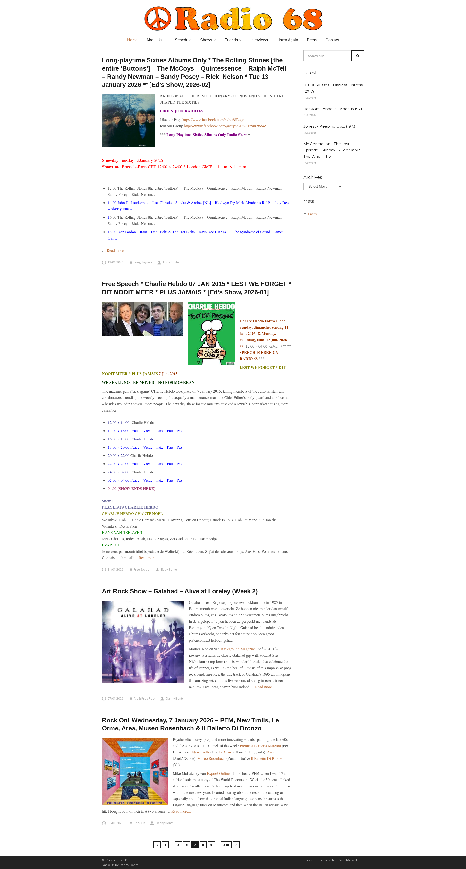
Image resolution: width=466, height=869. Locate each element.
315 (226, 845)
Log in (312, 213)
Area (271, 751)
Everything (331, 860)
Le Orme (226, 751)
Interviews (259, 40)
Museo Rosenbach (211, 758)
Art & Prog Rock (144, 698)
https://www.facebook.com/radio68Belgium (215, 119)
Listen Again (287, 40)
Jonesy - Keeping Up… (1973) (330, 126)
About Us (154, 40)
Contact (332, 40)
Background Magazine (238, 648)
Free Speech (142, 569)
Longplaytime (143, 262)
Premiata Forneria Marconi (260, 745)
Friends (231, 40)
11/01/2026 (115, 569)
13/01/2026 (115, 262)
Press (312, 40)
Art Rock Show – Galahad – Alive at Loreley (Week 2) (180, 591)
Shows (206, 40)
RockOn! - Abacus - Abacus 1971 (332, 109)
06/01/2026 (115, 823)
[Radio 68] (233, 18)
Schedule (183, 40)
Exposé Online (218, 773)
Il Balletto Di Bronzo (267, 758)
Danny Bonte (175, 698)
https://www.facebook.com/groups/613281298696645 (225, 125)
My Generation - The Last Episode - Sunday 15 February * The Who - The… (331, 150)
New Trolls (200, 751)
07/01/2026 (115, 698)
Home (132, 40)
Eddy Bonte (171, 262)
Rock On (139, 823)
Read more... (116, 250)
